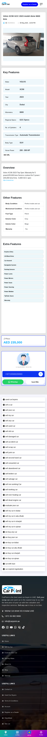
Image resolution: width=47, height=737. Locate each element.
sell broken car (11, 474)
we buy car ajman (12, 558)
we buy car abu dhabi (13, 548)
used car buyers (11, 399)
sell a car (8, 405)
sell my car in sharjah (13, 521)
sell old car (9, 431)
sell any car (9, 421)
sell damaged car (12, 436)
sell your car (10, 410)
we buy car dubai (12, 542)
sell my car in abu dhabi (14, 516)
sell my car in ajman (13, 527)
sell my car (9, 415)
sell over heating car (13, 495)
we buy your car (11, 537)
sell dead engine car (13, 500)
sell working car (11, 489)
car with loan (10, 564)
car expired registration (14, 569)
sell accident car (11, 442)
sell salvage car (11, 479)
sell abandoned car (12, 468)
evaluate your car (12, 505)
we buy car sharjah (12, 553)
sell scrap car (10, 447)
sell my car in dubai (12, 511)
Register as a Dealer (30, 4)
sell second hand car (13, 458)
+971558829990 (13, 374)
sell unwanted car (12, 463)
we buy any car (11, 532)
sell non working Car (13, 484)
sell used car (10, 426)
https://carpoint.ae (8, 180)
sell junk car (10, 452)
